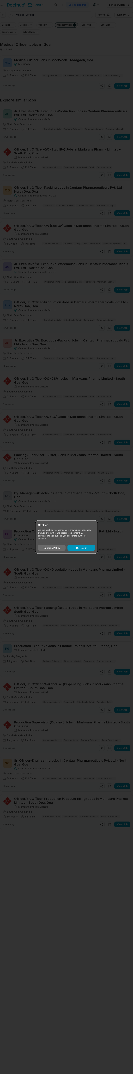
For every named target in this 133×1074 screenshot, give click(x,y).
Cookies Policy (51, 547)
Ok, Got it (81, 547)
